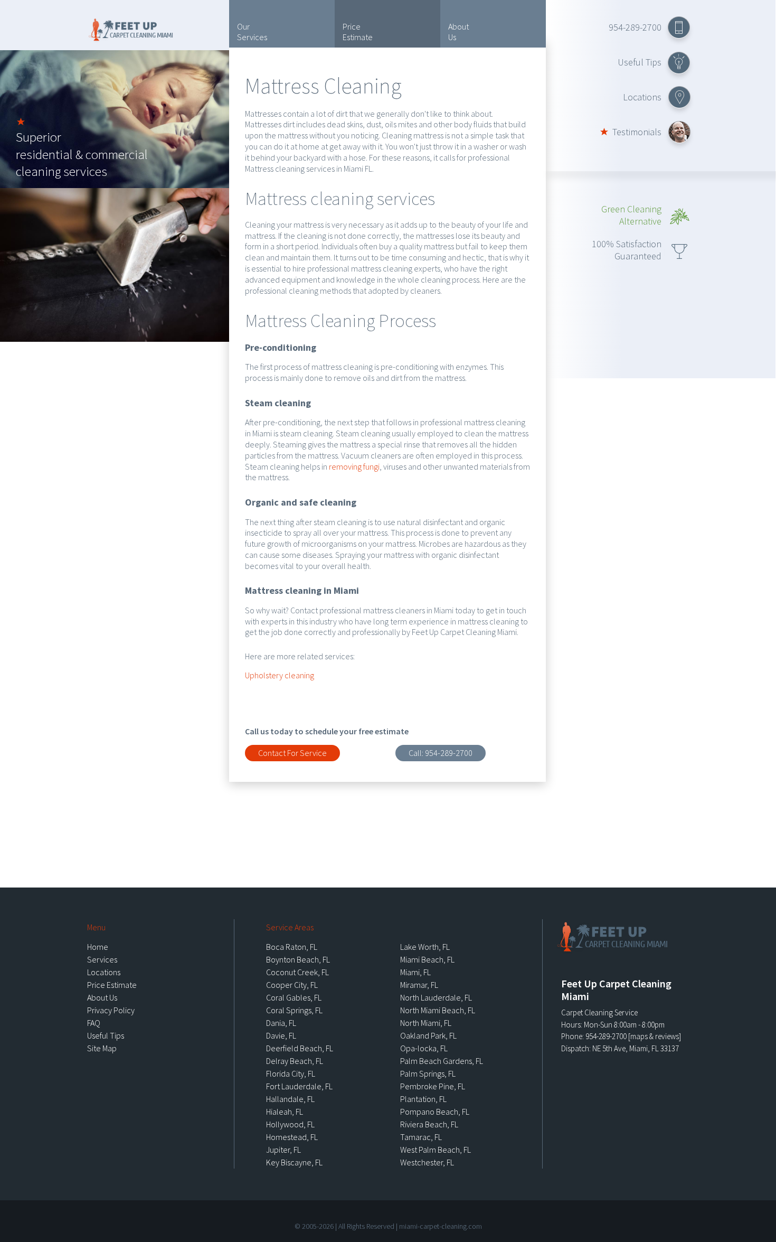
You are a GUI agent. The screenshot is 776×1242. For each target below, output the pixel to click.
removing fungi (354, 466)
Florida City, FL (290, 1073)
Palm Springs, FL (428, 1073)
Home (97, 946)
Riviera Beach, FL (429, 1124)
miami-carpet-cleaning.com (440, 1226)
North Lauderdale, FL (436, 997)
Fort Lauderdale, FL (299, 1086)
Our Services (252, 31)
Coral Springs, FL (294, 1010)
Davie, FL (281, 1035)
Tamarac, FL (421, 1137)
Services (102, 959)
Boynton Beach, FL (298, 959)
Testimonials (636, 132)
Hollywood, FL (290, 1124)
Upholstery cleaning (279, 675)
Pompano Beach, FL (434, 1111)
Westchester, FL (427, 1162)
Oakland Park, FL (428, 1035)
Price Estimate (358, 31)
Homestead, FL (292, 1137)
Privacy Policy (111, 1010)
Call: (440, 753)
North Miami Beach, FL (437, 1010)
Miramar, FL (419, 984)
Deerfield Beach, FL (299, 1048)
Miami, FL (415, 972)
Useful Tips (639, 62)
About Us (458, 31)
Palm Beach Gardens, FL (441, 1061)
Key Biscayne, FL (294, 1162)
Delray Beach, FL (294, 1061)
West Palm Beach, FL (435, 1149)
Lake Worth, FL (425, 946)
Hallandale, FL (290, 1099)
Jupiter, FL (283, 1149)
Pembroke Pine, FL (432, 1086)
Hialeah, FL (284, 1111)
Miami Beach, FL (427, 959)
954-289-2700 (635, 27)
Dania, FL (281, 1022)
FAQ (93, 1022)
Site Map (102, 1048)
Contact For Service (292, 753)
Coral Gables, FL (293, 997)
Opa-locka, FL (424, 1048)
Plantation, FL (423, 1099)
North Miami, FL (425, 1022)
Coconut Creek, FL (297, 972)
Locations (642, 97)
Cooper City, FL (292, 984)
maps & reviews (654, 1036)
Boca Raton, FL (291, 946)
